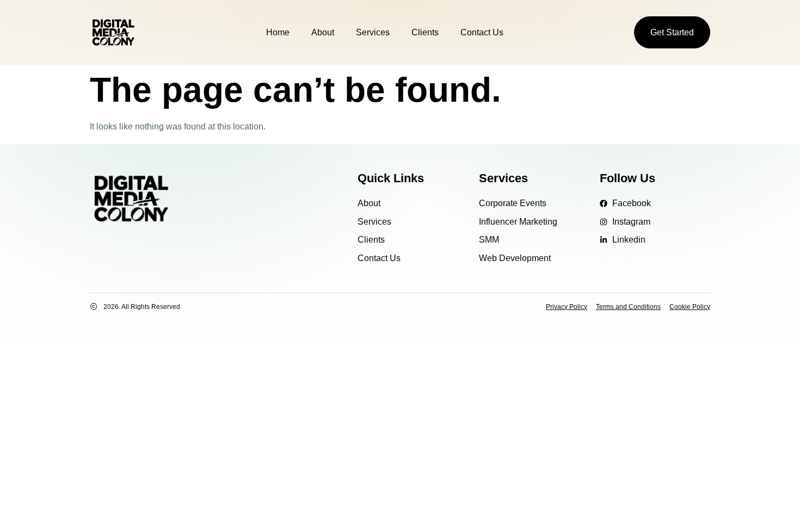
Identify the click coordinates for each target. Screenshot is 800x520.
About (322, 32)
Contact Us (481, 32)
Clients (425, 32)
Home (278, 32)
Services (373, 32)
